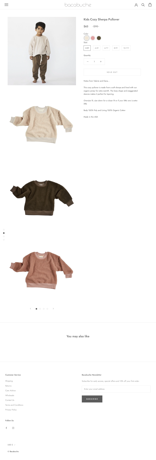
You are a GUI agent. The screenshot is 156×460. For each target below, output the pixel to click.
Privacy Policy (11, 409)
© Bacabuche (13, 451)
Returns (8, 385)
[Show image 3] (43, 309)
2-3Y (87, 48)
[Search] (143, 4)
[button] (86, 38)
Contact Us (9, 400)
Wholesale (9, 395)
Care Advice (10, 390)
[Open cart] (150, 4)
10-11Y (126, 48)
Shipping (9, 380)
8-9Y (116, 48)
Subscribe (92, 399)
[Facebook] (6, 427)
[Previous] (30, 308)
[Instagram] (13, 427)
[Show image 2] (40, 309)
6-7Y (106, 48)
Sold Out (112, 72)
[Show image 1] (36, 309)
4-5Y (97, 48)
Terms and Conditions (14, 405)
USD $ (10, 444)
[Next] (53, 308)
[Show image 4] (47, 309)
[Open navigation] (6, 4)
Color (86, 33)
